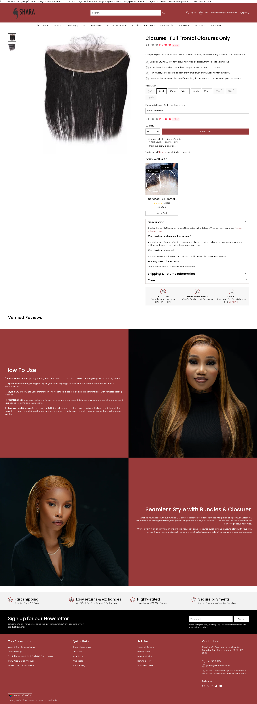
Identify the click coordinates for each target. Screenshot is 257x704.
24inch (151, 97)
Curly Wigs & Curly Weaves (21, 660)
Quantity (149, 125)
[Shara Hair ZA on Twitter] (207, 686)
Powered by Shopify (48, 700)
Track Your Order (145, 665)
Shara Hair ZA (31, 700)
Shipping (162, 152)
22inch (231, 91)
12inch (173, 91)
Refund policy (144, 660)
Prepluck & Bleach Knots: (165, 105)
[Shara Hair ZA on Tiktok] (216, 686)
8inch (150, 91)
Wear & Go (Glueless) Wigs (21, 647)
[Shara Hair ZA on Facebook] (203, 686)
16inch (196, 91)
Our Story (77, 651)
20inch (219, 91)
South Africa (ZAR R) (20, 695)
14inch (184, 91)
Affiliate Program (81, 665)
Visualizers (78, 656)
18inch (207, 91)
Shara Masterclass (82, 647)
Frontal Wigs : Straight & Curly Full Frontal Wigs (30, 656)
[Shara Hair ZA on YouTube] (220, 686)
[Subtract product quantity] (148, 131)
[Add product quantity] (157, 131)
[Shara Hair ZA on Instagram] (212, 686)
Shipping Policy (144, 656)
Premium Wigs (15, 651)
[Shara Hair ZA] (24, 12)
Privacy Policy (143, 651)
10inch (162, 91)
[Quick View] (174, 166)
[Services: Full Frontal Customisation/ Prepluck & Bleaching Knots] (161, 179)
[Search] (164, 13)
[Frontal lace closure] (79, 93)
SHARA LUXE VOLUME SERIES (21, 665)
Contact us (234, 302)
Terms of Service (145, 647)
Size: (150, 85)
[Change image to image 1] (12, 37)
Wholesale (78, 660)
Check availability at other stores (162, 146)
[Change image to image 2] (12, 47)
